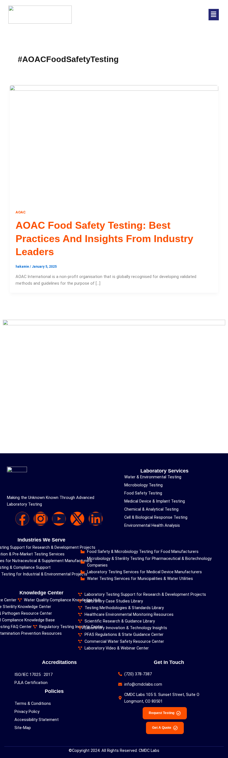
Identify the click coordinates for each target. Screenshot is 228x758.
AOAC (21, 212)
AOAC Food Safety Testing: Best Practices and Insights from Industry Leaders (104, 238)
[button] (214, 14)
